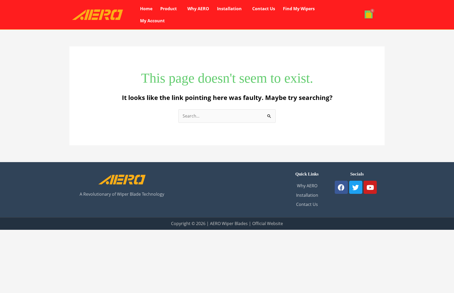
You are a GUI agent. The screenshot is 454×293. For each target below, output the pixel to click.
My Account (152, 21)
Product (168, 9)
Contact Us (263, 9)
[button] (169, 9)
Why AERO (198, 9)
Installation (229, 9)
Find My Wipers (299, 9)
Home (146, 9)
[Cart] (369, 14)
